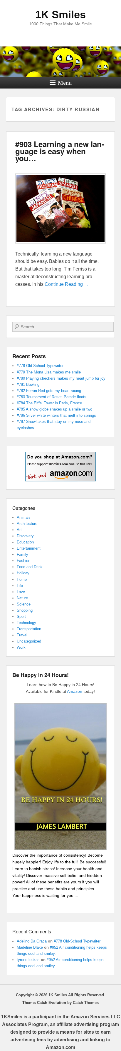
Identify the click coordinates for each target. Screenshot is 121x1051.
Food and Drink (30, 567)
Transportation (29, 629)
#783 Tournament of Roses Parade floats (51, 397)
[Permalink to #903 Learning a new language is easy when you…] (60, 246)
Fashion (23, 560)
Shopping (25, 610)
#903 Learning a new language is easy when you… (59, 151)
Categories (23, 508)
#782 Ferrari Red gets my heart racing (49, 390)
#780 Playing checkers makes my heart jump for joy (61, 378)
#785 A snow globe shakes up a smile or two (54, 409)
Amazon (74, 691)
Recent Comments (31, 931)
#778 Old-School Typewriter (40, 365)
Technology (26, 622)
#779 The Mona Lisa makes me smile (49, 372)
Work (21, 647)
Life (20, 585)
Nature (22, 598)
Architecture (27, 523)
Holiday (23, 573)
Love (21, 592)
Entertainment (29, 548)
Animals (24, 517)
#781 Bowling (28, 384)
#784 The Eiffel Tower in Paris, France (49, 403)
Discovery (25, 536)
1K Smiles (60, 15)
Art (19, 530)
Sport (21, 616)
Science (24, 604)
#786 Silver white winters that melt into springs (56, 415)
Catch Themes (86, 1002)
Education (25, 542)
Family (22, 554)
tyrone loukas (28, 959)
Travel (22, 635)
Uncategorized (29, 641)
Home (22, 579)
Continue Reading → (67, 284)
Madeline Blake (30, 947)
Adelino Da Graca (32, 941)
